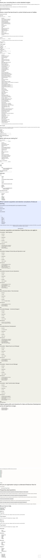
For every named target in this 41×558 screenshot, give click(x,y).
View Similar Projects (3, 402)
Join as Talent (2, 170)
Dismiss (3, 194)
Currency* (1, 131)
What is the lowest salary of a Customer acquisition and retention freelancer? (13, 502)
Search (1, 164)
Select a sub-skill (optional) (3, 160)
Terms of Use (3, 554)
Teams (2, 536)
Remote (3, 535)
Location (1, 51)
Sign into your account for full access (5, 8)
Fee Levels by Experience (5, 408)
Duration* (1, 129)
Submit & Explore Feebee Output (4, 135)
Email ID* (1, 134)
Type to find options (2, 211)
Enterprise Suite (4, 534)
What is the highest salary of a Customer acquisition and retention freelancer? (13, 495)
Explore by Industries (4, 409)
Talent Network (3, 531)
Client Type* (1, 47)
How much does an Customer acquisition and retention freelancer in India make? (14, 491)
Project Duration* (2, 49)
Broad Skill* (1, 15)
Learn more (3, 193)
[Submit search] (1, 171)
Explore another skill (20, 228)
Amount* (1, 133)
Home (2, 530)
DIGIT (2, 537)
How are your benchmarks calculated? (6, 498)
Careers (3, 549)
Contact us (3, 548)
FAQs (2, 550)
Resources (3, 186)
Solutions (3, 185)
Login (2, 167)
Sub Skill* (1, 37)
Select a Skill (2, 173)
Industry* (1, 52)
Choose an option (2, 208)
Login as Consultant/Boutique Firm (7, 168)
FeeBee (3, 538)
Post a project (5, 170)
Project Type (1, 45)
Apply (0, 249)
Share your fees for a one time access (5, 9)
